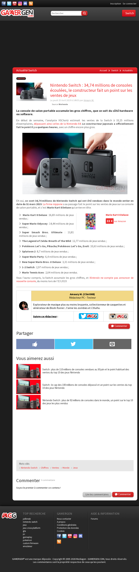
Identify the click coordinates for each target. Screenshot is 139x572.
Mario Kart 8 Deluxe (117, 214)
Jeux (75, 467)
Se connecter (129, 3)
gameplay (27, 537)
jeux (25, 524)
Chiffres (45, 467)
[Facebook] (4, 4)
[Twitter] (9, 4)
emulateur (27, 546)
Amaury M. (89, 100)
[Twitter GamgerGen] (88, 318)
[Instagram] (20, 4)
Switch (21, 78)
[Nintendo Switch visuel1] (74, 193)
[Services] (31, 4)
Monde (66, 467)
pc (24, 534)
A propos (61, 521)
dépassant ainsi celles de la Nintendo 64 (57, 123)
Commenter (121, 326)
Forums (94, 518)
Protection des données (68, 528)
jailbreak (27, 518)
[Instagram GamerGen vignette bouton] (118, 316)
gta (24, 531)
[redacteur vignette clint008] (23, 309)
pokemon (27, 540)
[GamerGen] (17, 13)
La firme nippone (53, 204)
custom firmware (30, 543)
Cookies (60, 531)
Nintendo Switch (29, 467)
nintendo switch (30, 521)
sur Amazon (116, 221)
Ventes (55, 467)
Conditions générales (66, 524)
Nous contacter (64, 518)
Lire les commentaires (97, 494)
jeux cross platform (31, 528)
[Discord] (25, 4)
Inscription (115, 3)
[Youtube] (15, 4)
